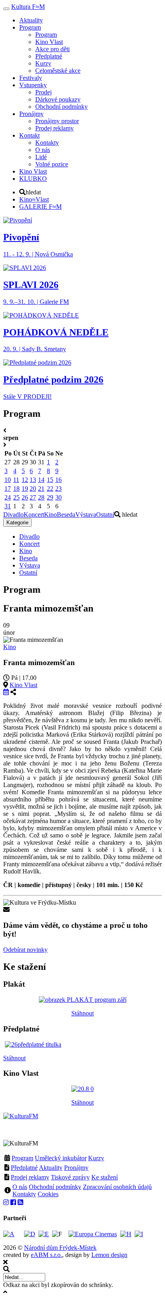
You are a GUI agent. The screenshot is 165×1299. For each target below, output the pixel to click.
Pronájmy (76, 1167)
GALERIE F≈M (40, 206)
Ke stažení (104, 1177)
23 (58, 488)
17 (7, 488)
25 (16, 497)
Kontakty (24, 1194)
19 (25, 488)
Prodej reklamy (30, 1177)
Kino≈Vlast (34, 199)
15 (50, 479)
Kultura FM (28, 6)
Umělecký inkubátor (61, 1158)
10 (7, 479)
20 (33, 488)
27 (33, 497)
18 (16, 488)
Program (22, 1158)
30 (58, 497)
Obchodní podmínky (55, 1186)
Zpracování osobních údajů (117, 1186)
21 (41, 488)
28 (41, 497)
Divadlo (13, 514)
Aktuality (50, 1167)
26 (25, 497)
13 (33, 479)
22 (50, 488)
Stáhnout (82, 1013)
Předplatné (24, 1167)
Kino (50, 514)
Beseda (66, 514)
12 (25, 479)
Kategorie (17, 523)
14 (41, 479)
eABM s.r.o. (46, 1254)
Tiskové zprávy (70, 1177)
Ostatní (105, 514)
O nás (19, 1186)
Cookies (48, 1194)
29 (50, 497)
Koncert (34, 514)
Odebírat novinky (25, 949)
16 (58, 479)
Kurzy (96, 1158)
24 (7, 497)
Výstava (85, 514)
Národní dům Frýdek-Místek (60, 1247)
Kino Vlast (23, 684)
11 (16, 479)
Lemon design (109, 1254)
